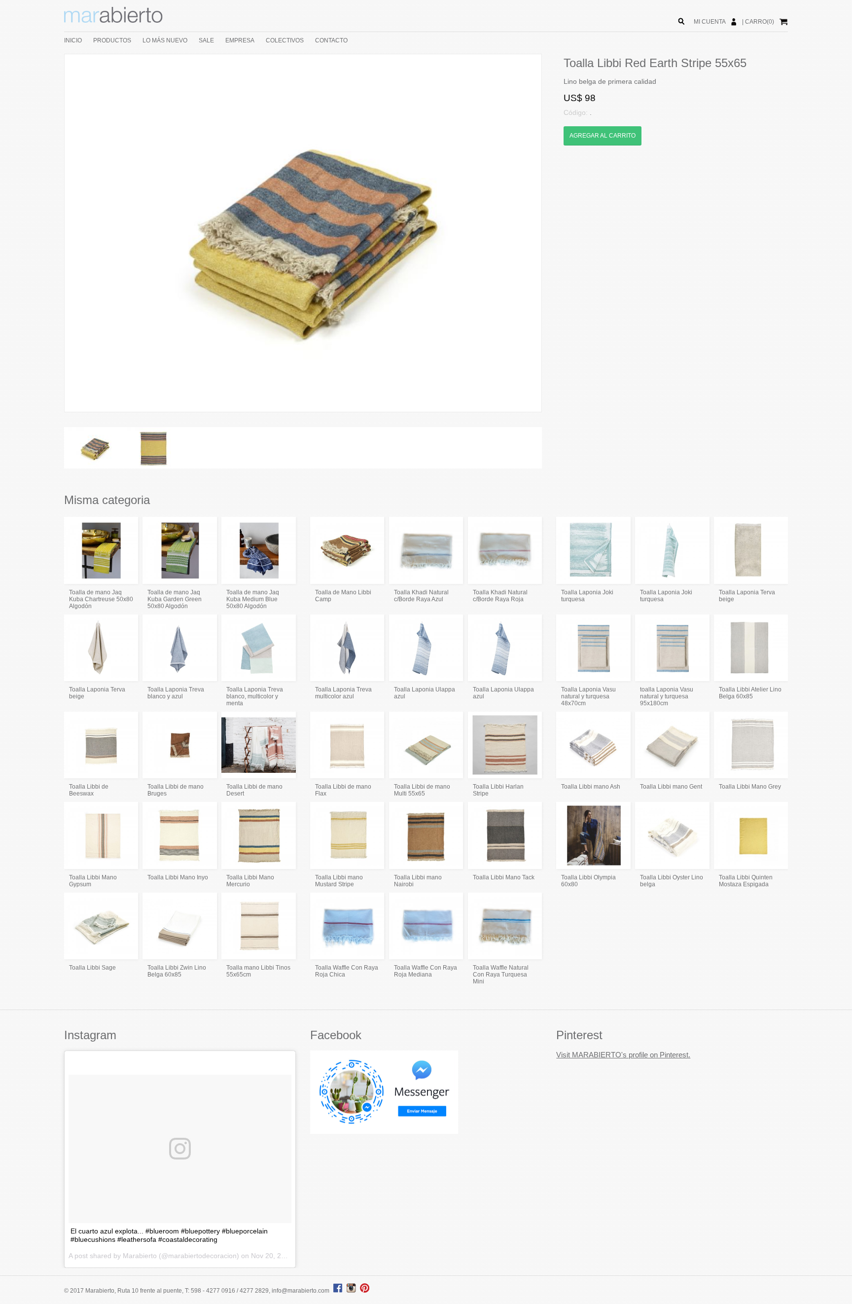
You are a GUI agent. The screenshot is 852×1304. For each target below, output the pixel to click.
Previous (50, 233)
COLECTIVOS (285, 40)
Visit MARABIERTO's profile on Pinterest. (623, 1054)
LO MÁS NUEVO (164, 40)
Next (556, 233)
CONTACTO (331, 40)
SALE (206, 40)
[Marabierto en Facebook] (338, 1290)
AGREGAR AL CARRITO (602, 135)
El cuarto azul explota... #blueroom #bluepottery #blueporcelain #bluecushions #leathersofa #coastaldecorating (169, 1235)
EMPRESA (239, 40)
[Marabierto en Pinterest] (364, 1290)
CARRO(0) (759, 21)
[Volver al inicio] (113, 20)
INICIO (73, 40)
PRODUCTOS (112, 40)
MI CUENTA (710, 21)
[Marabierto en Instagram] (352, 1290)
